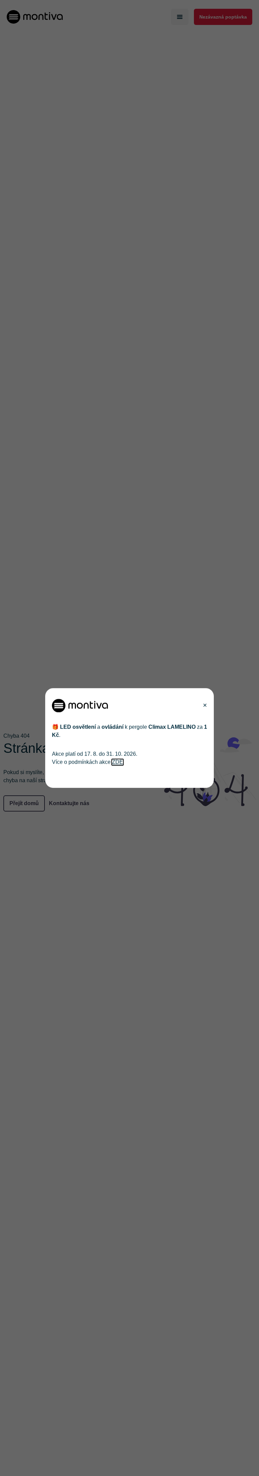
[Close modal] (205, 706)
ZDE (117, 762)
